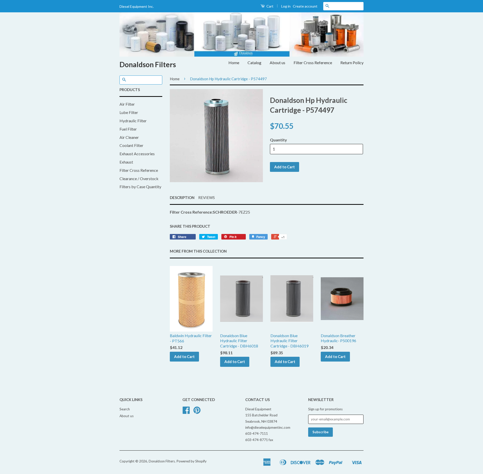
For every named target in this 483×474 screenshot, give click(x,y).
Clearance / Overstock (138, 178)
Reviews (206, 197)
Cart (269, 6)
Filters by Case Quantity (140, 186)
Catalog (254, 62)
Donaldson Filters (147, 64)
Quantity (278, 139)
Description (182, 197)
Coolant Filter (131, 145)
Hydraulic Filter (133, 120)
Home (233, 62)
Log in (286, 6)
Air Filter (127, 104)
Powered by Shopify (191, 461)
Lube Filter (128, 112)
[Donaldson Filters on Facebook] (186, 412)
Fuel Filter (128, 129)
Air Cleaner (129, 137)
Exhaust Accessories (137, 153)
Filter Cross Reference (313, 62)
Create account (305, 6)
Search (124, 409)
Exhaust (126, 162)
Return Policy (352, 62)
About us (277, 62)
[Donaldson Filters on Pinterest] (197, 412)
